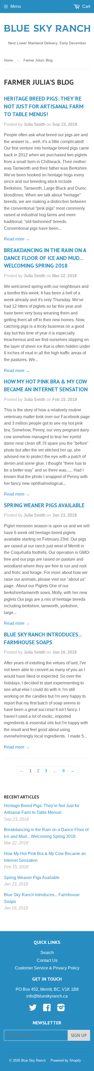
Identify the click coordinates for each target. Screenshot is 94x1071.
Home (8, 60)
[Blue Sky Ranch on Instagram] (61, 1009)
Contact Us (47, 960)
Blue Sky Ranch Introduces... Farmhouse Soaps (43, 638)
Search (47, 952)
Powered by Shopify (66, 1060)
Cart (85, 6)
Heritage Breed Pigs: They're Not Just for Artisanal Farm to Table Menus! (44, 106)
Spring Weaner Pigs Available (44, 505)
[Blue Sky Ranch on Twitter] (33, 1009)
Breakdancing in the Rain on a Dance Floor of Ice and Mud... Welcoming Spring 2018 (45, 257)
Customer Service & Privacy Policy (47, 968)
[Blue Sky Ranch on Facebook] (47, 1009)
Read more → (17, 239)
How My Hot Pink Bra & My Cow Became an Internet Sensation (46, 385)
